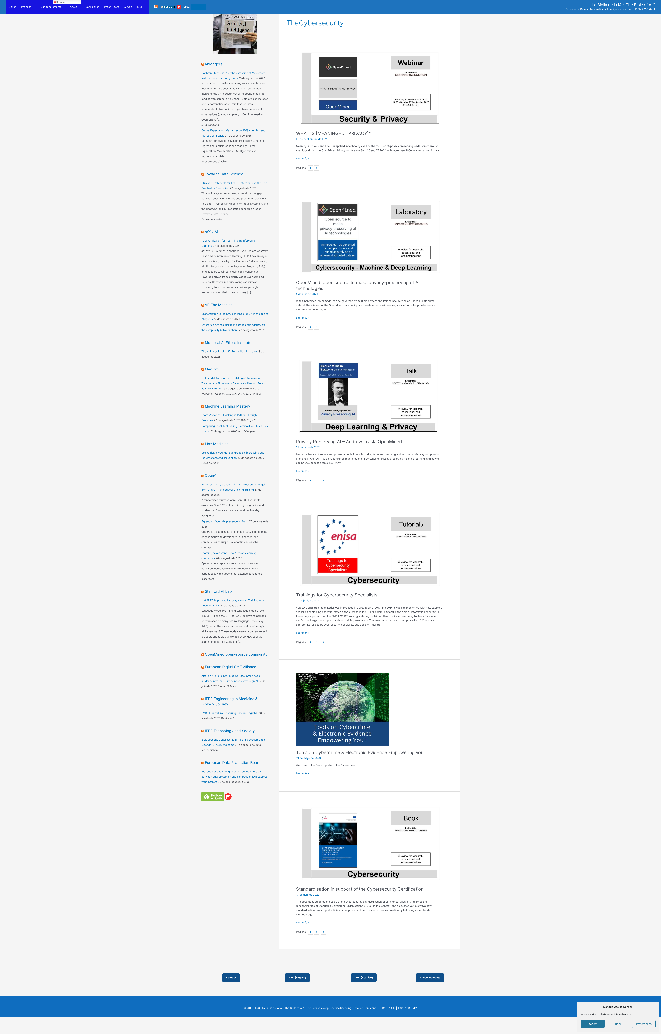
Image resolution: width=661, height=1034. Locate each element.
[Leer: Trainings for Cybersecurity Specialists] (369, 549)
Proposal (26, 6)
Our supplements (50, 6)
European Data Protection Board (233, 762)
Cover (12, 6)
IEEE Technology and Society (230, 731)
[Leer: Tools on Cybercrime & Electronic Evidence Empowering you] (342, 709)
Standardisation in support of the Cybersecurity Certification (360, 889)
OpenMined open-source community (236, 654)
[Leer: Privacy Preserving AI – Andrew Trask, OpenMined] (369, 396)
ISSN (140, 6)
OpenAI (211, 475)
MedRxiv (212, 369)
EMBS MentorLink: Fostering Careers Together (229, 713)
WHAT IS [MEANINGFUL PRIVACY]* (333, 133)
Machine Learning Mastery (227, 406)
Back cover (92, 6)
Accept (592, 1024)
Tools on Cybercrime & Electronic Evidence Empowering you (359, 752)
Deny (618, 1024)
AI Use (128, 6)
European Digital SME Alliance (230, 667)
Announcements (430, 977)
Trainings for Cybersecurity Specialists (336, 595)
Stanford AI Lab (218, 591)
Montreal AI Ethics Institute (228, 342)
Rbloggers (213, 64)
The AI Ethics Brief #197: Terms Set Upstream (229, 351)
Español (61, 2)
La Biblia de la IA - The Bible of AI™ (623, 4)
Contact (231, 977)
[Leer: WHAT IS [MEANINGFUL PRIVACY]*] (369, 88)
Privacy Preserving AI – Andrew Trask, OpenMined (349, 441)
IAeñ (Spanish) (364, 977)
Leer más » (302, 159)
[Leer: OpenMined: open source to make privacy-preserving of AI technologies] (369, 237)
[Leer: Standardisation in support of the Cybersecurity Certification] (369, 843)
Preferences (644, 1024)
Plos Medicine (217, 444)
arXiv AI (211, 232)
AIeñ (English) (297, 977)
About (73, 6)
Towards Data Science (224, 174)
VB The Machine (219, 305)
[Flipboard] (179, 6)
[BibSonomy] (168, 6)
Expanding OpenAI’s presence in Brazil (224, 521)
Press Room (111, 6)
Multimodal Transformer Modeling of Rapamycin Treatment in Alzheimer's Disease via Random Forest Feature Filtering (233, 383)
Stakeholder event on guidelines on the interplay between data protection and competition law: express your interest (234, 777)
